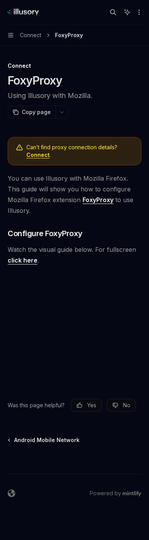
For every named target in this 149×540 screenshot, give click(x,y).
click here (22, 260)
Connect (38, 155)
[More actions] (139, 12)
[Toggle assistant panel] (127, 12)
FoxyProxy (98, 200)
